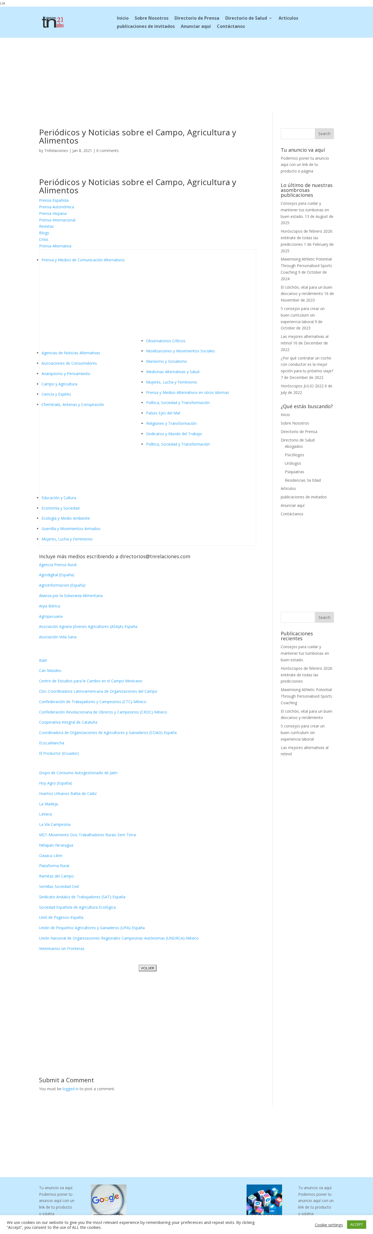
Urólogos (293, 463)
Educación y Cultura (59, 497)
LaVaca (45, 814)
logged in (71, 1088)
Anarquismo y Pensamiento (66, 373)
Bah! (43, 660)
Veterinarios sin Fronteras (61, 948)
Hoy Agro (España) (55, 783)
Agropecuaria (51, 616)
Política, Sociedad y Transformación (178, 402)
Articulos (288, 18)
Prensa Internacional (57, 220)
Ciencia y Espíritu (56, 394)
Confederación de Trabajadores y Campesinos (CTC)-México (92, 701)
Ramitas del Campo (56, 876)
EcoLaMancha (51, 742)
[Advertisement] (186, 74)
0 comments (107, 150)
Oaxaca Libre (50, 855)
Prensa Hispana (53, 213)
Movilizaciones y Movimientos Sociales (180, 350)
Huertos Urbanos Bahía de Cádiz (68, 793)
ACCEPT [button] (356, 1224)
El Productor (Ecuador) (59, 753)
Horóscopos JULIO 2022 (302, 385)
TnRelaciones (56, 150)
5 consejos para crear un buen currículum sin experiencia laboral (303, 315)
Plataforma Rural (54, 865)
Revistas (46, 226)
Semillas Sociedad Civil (59, 886)
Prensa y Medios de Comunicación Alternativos (83, 259)
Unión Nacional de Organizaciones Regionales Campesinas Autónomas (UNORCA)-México (119, 938)
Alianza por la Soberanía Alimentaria (71, 595)
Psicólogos (294, 454)
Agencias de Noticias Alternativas (71, 352)
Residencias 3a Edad (303, 480)
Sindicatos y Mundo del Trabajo (174, 433)
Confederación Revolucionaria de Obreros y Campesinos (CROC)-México (103, 712)
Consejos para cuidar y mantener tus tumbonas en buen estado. (305, 210)
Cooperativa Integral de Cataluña (68, 722)
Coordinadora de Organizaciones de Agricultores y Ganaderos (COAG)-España (108, 732)
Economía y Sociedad (60, 508)
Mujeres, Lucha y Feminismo (67, 539)
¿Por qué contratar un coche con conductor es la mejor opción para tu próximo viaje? (307, 364)
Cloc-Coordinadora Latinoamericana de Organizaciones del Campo (98, 691)
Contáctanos (231, 26)
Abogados (294, 446)
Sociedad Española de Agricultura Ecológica (77, 907)
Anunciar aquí (196, 26)
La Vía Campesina (54, 824)
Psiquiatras (294, 471)
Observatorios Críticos (165, 340)
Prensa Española (54, 200)
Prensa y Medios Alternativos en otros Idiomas (187, 392)
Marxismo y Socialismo (166, 361)
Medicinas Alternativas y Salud (172, 371)
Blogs (44, 232)
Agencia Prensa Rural (57, 564)
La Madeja (48, 803)
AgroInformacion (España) (62, 585)
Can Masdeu (50, 670)
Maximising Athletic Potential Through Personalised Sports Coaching (306, 265)
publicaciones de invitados (146, 26)
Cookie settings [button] (329, 1224)
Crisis (43, 239)
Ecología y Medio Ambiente (66, 518)
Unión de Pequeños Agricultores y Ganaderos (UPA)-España (92, 927)
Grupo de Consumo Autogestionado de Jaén (78, 772)
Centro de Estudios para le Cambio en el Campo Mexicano (90, 680)
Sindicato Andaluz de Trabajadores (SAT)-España (82, 896)
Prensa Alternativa (55, 245)
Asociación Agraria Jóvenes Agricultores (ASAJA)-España (88, 626)
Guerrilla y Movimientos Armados (71, 528)
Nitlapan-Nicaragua (56, 845)
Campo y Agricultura (59, 384)
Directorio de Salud (246, 18)
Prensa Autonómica (56, 206)
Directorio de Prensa (196, 18)
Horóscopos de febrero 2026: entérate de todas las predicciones (307, 238)
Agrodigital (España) (56, 574)
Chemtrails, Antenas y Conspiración (73, 404)
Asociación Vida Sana (57, 636)
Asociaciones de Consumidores (69, 363)
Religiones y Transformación (171, 423)
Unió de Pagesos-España (61, 917)
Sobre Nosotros (151, 18)
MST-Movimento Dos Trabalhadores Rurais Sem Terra (87, 834)
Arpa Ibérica (49, 606)
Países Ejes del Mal (163, 413)
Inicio (123, 18)
